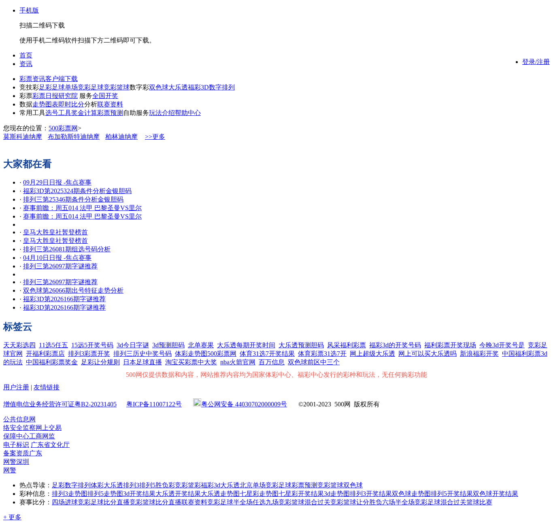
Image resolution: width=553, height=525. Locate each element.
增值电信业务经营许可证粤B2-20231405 (60, 404)
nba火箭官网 (237, 362)
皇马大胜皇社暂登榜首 (55, 232)
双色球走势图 (411, 493)
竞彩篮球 (117, 87)
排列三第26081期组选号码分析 (67, 249)
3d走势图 (337, 493)
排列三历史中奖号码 (142, 353)
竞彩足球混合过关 (440, 502)
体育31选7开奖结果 (267, 353)
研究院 (68, 95)
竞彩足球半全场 (230, 502)
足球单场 (65, 87)
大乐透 (178, 87)
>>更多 (155, 136)
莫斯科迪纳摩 (22, 136)
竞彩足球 (91, 87)
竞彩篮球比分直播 (155, 502)
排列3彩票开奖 (89, 353)
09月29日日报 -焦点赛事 (57, 182)
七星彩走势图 (259, 493)
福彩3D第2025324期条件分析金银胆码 (77, 190)
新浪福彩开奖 (479, 353)
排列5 (147, 485)
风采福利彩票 (346, 345)
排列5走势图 (105, 493)
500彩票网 (63, 128)
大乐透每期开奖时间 (246, 345)
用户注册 (16, 387)
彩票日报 (45, 95)
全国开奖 (105, 95)
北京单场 (253, 485)
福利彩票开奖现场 (450, 345)
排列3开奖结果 (371, 493)
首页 (25, 55)
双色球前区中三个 (314, 362)
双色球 (158, 87)
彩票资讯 (32, 78)
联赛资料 (110, 104)
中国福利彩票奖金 (52, 362)
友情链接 (47, 387)
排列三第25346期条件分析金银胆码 (73, 199)
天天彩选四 (19, 345)
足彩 (45, 87)
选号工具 (58, 112)
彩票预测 (110, 112)
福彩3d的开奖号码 (395, 345)
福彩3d (210, 485)
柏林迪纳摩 (121, 136)
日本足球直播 (142, 362)
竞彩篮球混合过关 (304, 502)
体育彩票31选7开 (322, 353)
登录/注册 (536, 61)
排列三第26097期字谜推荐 (60, 266)
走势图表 (45, 104)
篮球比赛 (479, 502)
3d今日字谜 (133, 345)
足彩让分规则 (100, 362)
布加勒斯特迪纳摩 (74, 136)
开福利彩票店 (45, 353)
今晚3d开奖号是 (502, 345)
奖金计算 (84, 112)
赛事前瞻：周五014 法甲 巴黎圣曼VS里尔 (82, 207)
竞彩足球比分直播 (104, 502)
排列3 (131, 485)
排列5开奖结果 (452, 493)
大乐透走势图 (220, 493)
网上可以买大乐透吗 (427, 353)
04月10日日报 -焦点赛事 (57, 257)
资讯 (25, 63)
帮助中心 (188, 112)
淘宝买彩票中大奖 (191, 362)
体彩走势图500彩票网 (205, 353)
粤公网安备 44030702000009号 (244, 404)
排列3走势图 (69, 493)
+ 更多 (12, 517)
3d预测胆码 (168, 345)
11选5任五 (53, 345)
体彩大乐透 (107, 485)
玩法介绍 (162, 112)
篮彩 (194, 485)
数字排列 (222, 87)
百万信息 (272, 362)
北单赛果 (201, 345)
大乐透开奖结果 (178, 493)
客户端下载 (61, 78)
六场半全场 (398, 502)
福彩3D (198, 87)
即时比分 (71, 104)
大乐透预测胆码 (301, 345)
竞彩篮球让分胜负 (356, 502)
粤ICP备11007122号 (154, 404)
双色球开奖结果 (495, 493)
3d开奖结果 (139, 493)
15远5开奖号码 (92, 345)
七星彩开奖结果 (301, 493)
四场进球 (65, 502)
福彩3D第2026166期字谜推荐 (64, 298)
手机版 (29, 10)
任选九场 (266, 502)
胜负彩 (165, 485)
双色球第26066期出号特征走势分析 (73, 290)
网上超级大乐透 (372, 353)
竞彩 (181, 485)
